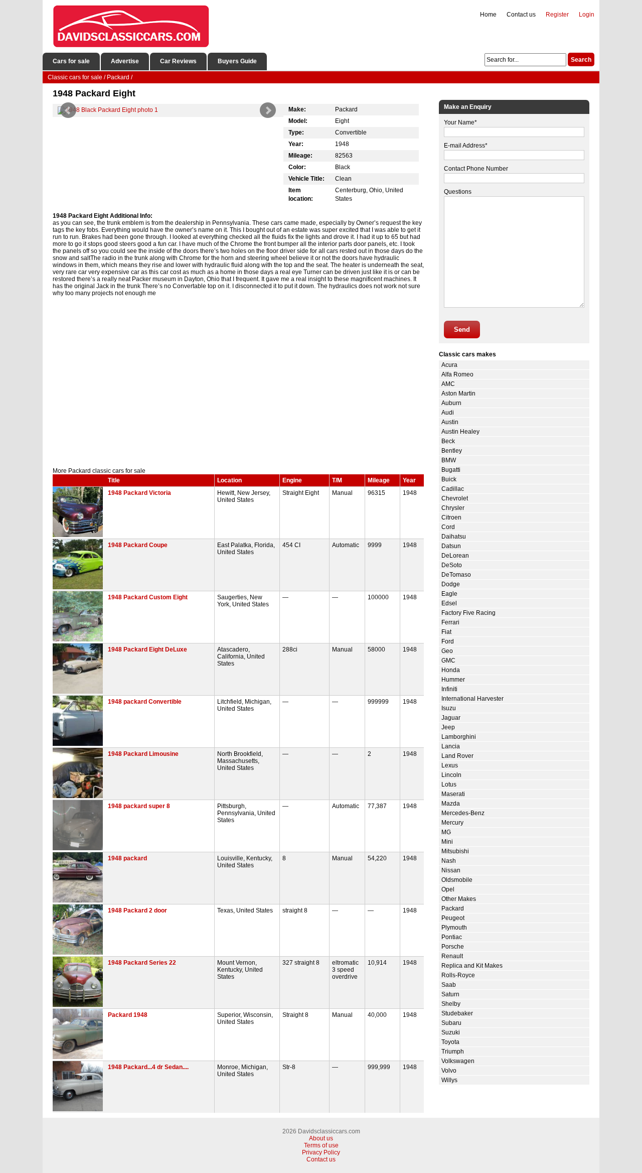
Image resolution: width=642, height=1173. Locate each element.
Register (557, 14)
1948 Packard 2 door (137, 910)
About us (321, 1138)
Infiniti (449, 689)
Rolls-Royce (458, 975)
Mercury (452, 822)
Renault (452, 956)
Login (586, 14)
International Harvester (472, 698)
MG (446, 832)
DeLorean (455, 555)
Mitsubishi (455, 851)
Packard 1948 (127, 1014)
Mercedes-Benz (463, 813)
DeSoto (451, 565)
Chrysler (452, 507)
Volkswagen (457, 1061)
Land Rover (457, 755)
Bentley (451, 450)
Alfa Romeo (457, 374)
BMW (448, 460)
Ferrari (450, 622)
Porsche (452, 946)
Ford (447, 641)
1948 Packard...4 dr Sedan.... (148, 1067)
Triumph (452, 1051)
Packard (452, 908)
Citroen (451, 517)
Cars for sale (71, 61)
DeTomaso (456, 574)
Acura (449, 364)
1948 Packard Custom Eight (148, 597)
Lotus (448, 784)
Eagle (449, 593)
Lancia (450, 746)
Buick (448, 479)
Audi (447, 412)
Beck (448, 441)
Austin (449, 422)
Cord (448, 527)
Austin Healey (460, 431)
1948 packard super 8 (139, 806)
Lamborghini (458, 736)
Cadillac (452, 488)
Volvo (448, 1070)
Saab (448, 984)
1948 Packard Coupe (138, 545)
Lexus (449, 765)
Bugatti (450, 469)
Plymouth (454, 927)
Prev (68, 110)
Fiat (446, 631)
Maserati (453, 794)
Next (268, 110)
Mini (447, 841)
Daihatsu (453, 536)
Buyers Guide (237, 61)
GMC (448, 660)
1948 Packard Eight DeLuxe (147, 649)
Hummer (453, 679)
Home (488, 14)
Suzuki (450, 1032)
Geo (447, 651)
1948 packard (127, 858)
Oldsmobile (456, 879)
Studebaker (457, 1013)
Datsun (451, 546)
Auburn (451, 403)
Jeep (448, 727)
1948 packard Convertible (145, 701)
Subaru (451, 1022)
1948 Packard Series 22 (142, 962)
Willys (449, 1080)
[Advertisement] (238, 382)
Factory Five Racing (468, 612)
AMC (448, 383)
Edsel (449, 603)
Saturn (450, 994)
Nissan (450, 870)
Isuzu (448, 708)
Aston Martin (458, 393)
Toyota (450, 1042)
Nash (448, 860)
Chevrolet (454, 498)
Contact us (521, 14)
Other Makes (458, 898)
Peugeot (452, 918)
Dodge (450, 584)
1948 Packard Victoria (139, 492)
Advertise (125, 61)
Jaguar (450, 717)
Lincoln (451, 774)
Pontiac (451, 937)
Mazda (450, 803)
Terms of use (321, 1145)
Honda (450, 670)
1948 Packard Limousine (143, 753)
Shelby (450, 1003)
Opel (447, 889)
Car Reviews (178, 61)
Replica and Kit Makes (472, 965)
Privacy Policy (321, 1152)
